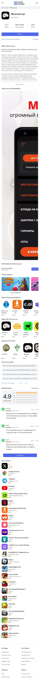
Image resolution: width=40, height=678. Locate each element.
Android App (6, 677)
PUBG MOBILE (26, 661)
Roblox (24, 664)
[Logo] (19, 3)
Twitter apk (5, 658)
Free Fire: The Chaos (28, 658)
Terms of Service (27, 677)
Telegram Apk (6, 661)
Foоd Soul (14, 17)
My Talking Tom (26, 652)
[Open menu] (2, 3)
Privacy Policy (26, 674)
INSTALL (20, 34)
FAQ (3, 674)
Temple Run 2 (26, 655)
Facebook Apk (6, 655)
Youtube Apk (6, 664)
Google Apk (5, 652)
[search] (36, 3)
